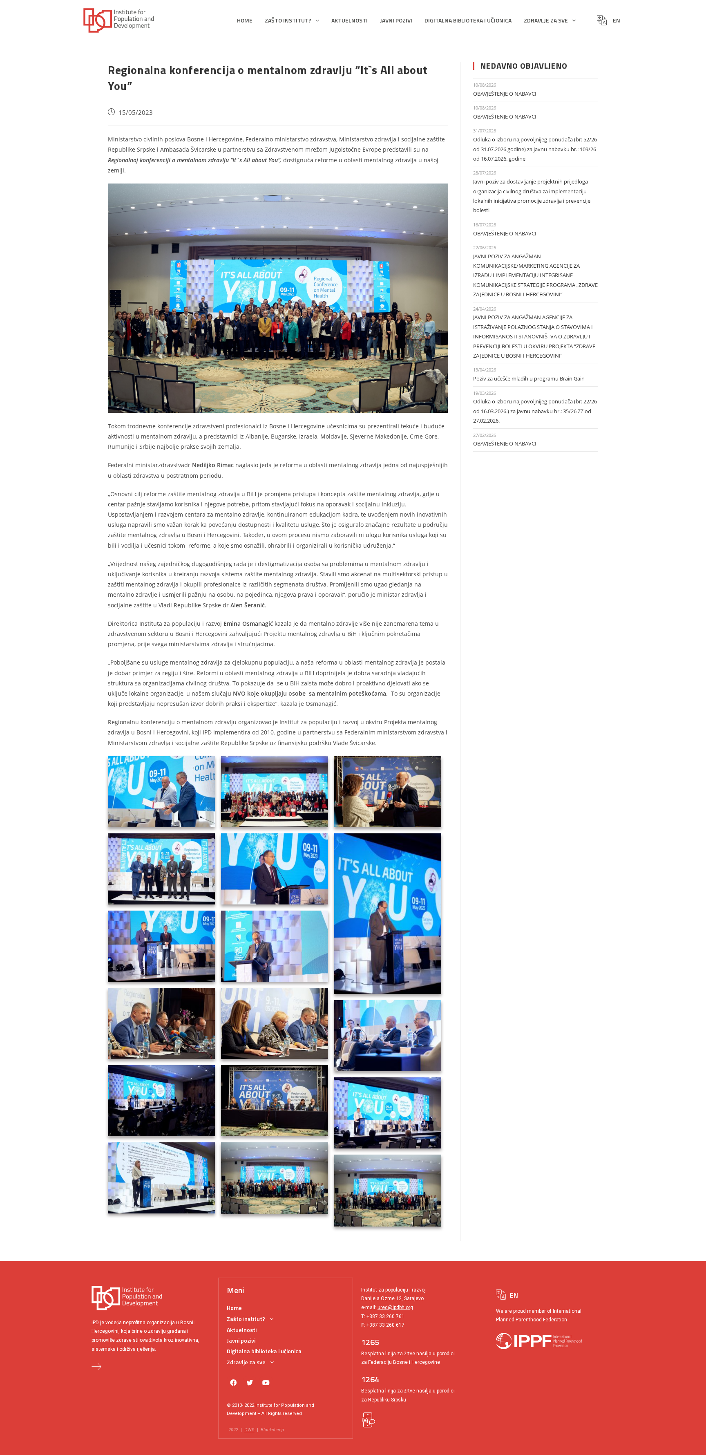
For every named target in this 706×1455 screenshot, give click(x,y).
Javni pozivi (396, 20)
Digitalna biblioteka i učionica (468, 20)
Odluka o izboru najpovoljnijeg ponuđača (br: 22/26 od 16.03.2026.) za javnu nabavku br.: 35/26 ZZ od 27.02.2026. (535, 411)
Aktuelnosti (349, 20)
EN (616, 20)
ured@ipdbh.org (395, 1307)
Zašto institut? (288, 20)
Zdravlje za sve (546, 20)
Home (244, 20)
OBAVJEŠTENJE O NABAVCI (504, 93)
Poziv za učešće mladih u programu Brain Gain (529, 378)
